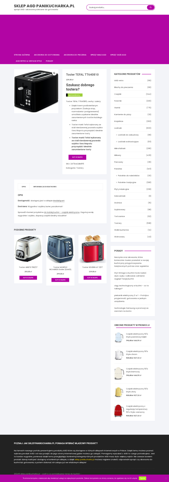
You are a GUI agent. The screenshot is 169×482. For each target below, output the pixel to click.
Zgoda (142, 478)
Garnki (117, 107)
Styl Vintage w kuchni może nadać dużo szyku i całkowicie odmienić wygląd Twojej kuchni (130, 276)
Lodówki (118, 128)
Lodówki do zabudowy (128, 134)
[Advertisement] (84, 33)
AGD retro (118, 80)
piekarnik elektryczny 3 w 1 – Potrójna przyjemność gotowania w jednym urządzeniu (131, 298)
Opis (24, 186)
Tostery (80, 168)
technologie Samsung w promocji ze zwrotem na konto (131, 309)
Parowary (118, 162)
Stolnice (118, 202)
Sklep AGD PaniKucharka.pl (44, 6)
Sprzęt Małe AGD (98, 55)
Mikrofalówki (119, 148)
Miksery (117, 155)
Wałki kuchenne (121, 230)
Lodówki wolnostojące (128, 141)
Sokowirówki (119, 196)
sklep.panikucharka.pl (84, 459)
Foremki (117, 101)
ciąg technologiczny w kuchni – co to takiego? (131, 287)
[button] (54, 73)
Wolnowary (119, 236)
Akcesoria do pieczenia (75, 55)
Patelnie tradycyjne (127, 182)
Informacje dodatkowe (44, 186)
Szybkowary (119, 209)
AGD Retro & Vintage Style (29, 61)
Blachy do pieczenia (123, 87)
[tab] (24, 186)
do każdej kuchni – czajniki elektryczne (62, 212)
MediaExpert (59, 200)
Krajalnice (118, 121)
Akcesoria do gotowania (47, 55)
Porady (49, 61)
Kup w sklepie (77, 157)
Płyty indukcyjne (121, 189)
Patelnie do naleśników (128, 175)
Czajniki (117, 94)
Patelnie (118, 168)
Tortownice (119, 216)
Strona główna (22, 55)
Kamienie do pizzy (122, 114)
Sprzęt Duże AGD (118, 55)
